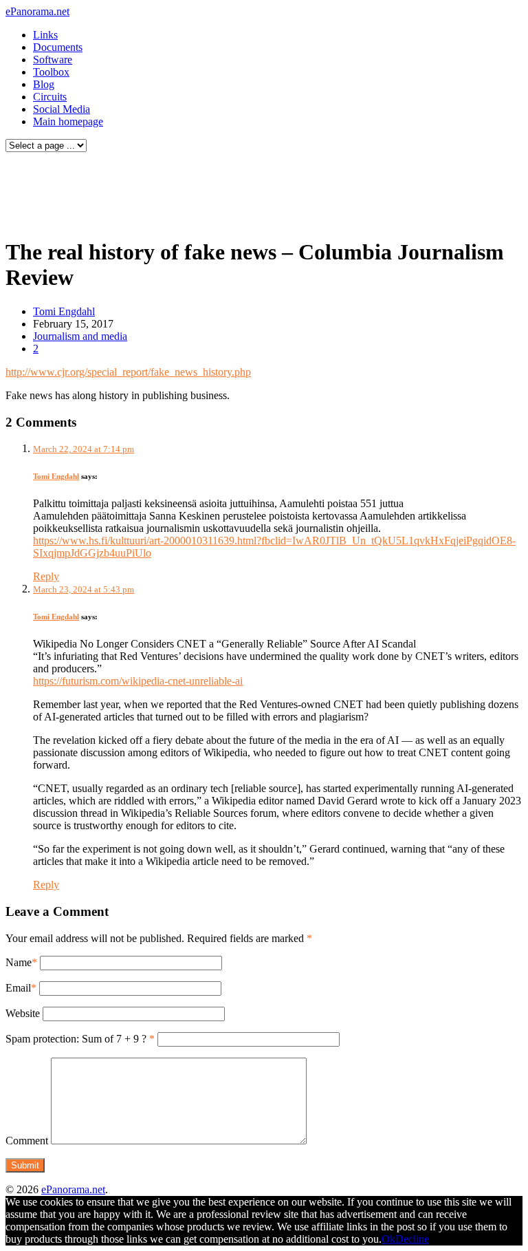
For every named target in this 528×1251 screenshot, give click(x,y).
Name (19, 962)
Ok (388, 1239)
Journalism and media (80, 336)
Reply (46, 576)
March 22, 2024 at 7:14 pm (83, 449)
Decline (412, 1239)
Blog (43, 84)
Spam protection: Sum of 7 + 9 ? (76, 1039)
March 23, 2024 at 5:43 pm (83, 589)
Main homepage (68, 121)
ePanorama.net (37, 11)
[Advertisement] (264, 191)
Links (45, 35)
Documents (57, 47)
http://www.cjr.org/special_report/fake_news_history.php (128, 372)
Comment (27, 1140)
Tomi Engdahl (64, 311)
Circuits (50, 97)
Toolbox (51, 72)
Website (23, 1013)
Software (52, 59)
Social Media (61, 109)
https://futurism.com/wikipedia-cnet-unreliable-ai (138, 681)
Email (18, 988)
